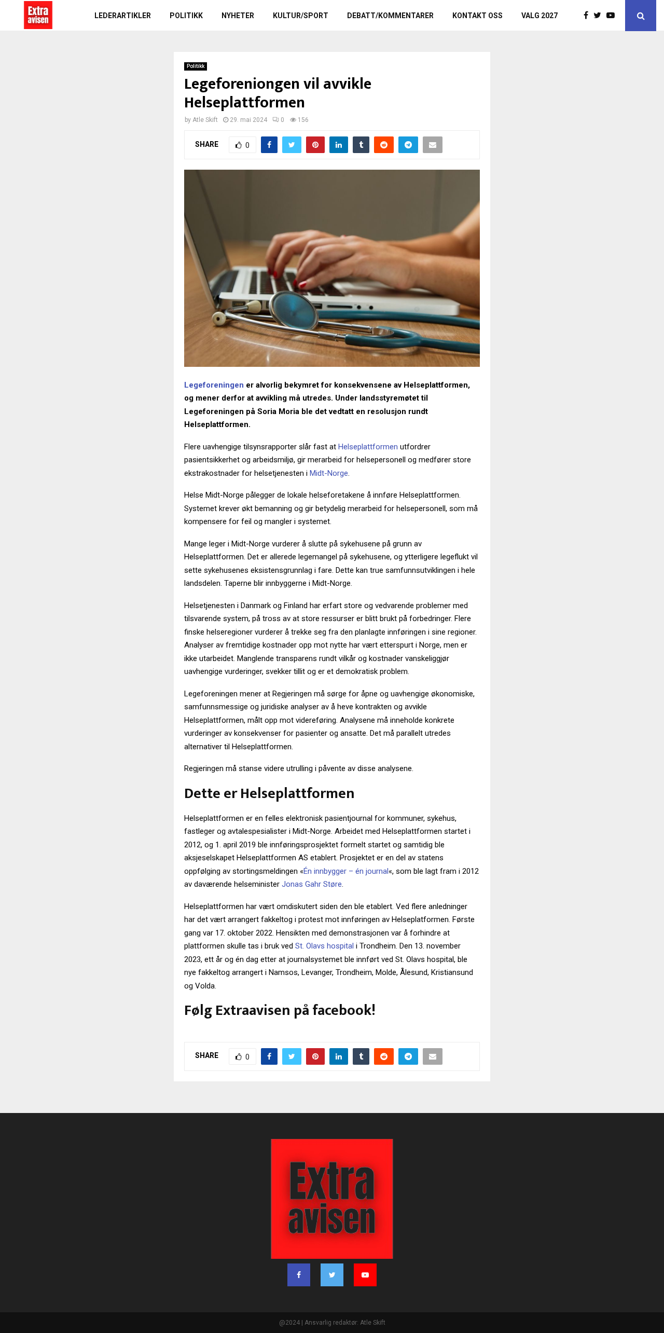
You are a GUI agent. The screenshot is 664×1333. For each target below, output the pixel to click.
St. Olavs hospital (324, 946)
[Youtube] (613, 15)
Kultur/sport (300, 15)
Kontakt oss (477, 15)
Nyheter (238, 15)
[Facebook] (588, 15)
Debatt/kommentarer (390, 15)
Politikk (186, 15)
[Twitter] (599, 15)
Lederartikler (122, 15)
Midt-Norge (329, 473)
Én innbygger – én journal (346, 871)
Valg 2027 (539, 15)
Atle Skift (205, 119)
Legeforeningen (214, 385)
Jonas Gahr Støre (312, 884)
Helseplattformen (368, 446)
